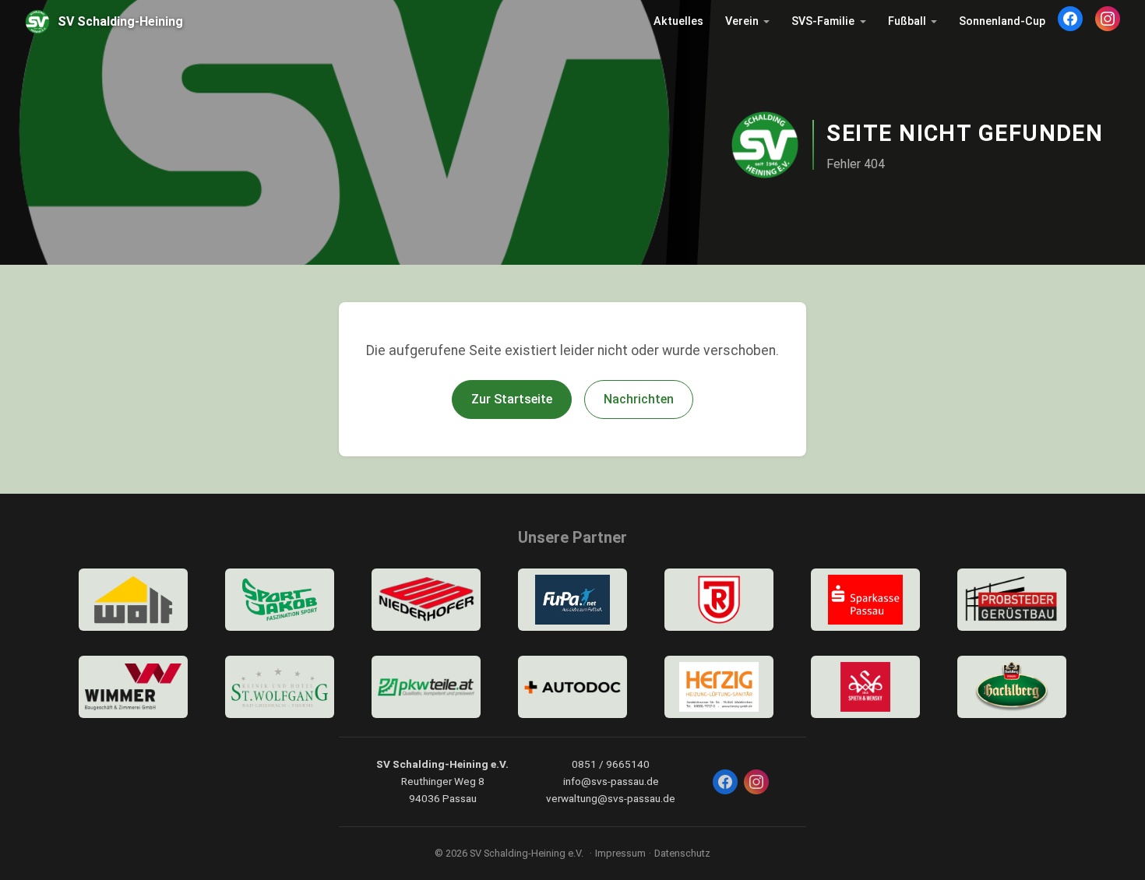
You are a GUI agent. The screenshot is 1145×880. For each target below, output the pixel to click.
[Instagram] (1107, 18)
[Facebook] (1070, 18)
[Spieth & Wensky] (865, 687)
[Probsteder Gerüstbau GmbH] (1011, 599)
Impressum (620, 853)
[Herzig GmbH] (718, 687)
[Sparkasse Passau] (865, 599)
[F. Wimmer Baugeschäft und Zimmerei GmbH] (133, 687)
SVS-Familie (822, 21)
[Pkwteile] (426, 687)
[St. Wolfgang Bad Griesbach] (279, 687)
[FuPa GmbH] (572, 599)
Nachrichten (639, 399)
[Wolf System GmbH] (133, 599)
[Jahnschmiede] (718, 599)
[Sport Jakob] (279, 599)
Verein (742, 21)
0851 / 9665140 (611, 764)
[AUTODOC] (572, 687)
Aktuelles (678, 21)
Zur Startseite (511, 399)
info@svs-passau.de (611, 781)
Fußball (907, 21)
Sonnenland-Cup (1002, 21)
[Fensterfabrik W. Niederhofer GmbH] (426, 599)
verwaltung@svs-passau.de (610, 798)
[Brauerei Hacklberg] (1011, 687)
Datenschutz (682, 853)
